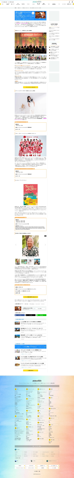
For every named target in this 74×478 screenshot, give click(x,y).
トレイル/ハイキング (17, 437)
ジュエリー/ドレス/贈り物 (41, 398)
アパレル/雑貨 (17, 420)
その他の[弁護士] (51, 406)
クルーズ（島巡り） (28, 396)
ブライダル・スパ (39, 400)
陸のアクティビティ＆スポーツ (19, 432)
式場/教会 (38, 397)
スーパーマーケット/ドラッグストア (20, 419)
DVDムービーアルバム (29, 412)
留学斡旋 (27, 438)
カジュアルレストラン (18, 400)
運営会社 (20, 465)
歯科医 (38, 435)
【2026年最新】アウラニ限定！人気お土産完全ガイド (55, 58)
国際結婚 (38, 393)
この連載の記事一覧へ (31, 370)
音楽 (26, 436)
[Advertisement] (54, 77)
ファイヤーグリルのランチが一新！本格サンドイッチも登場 (54, 39)
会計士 (50, 410)
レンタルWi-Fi (39, 427)
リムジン (38, 399)
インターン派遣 (28, 440)
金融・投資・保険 (53, 408)
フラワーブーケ (39, 394)
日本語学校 (27, 437)
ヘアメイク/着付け (39, 395)
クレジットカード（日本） (41, 425)
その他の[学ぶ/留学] (28, 439)
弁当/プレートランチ (17, 397)
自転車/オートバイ (28, 422)
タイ (15, 406)
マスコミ (50, 427)
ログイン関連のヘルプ (54, 465)
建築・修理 (50, 441)
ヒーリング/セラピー (29, 407)
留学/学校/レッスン (30, 426)
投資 (49, 414)
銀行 (26, 413)
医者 (38, 434)
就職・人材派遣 (41, 438)
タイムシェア (28, 393)
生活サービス (52, 418)
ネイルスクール (28, 435)
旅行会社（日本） (39, 424)
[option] (30, 43)
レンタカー (27, 421)
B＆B (26, 394)
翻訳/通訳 (50, 426)
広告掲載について (42, 465)
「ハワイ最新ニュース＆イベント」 (30, 346)
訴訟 (49, 399)
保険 (49, 411)
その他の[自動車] (51, 395)
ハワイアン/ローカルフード (18, 399)
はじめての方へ (31, 465)
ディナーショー (17, 410)
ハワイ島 (34, 460)
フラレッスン (39, 413)
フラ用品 (38, 412)
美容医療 (27, 406)
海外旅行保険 (39, 426)
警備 (49, 436)
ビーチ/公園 (16, 436)
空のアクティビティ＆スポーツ (19, 433)
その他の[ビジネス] (51, 437)
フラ (40, 410)
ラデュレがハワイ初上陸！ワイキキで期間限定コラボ (54, 31)
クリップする (39, 308)
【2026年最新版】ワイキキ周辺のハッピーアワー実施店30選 (55, 47)
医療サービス (39, 436)
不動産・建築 (52, 439)
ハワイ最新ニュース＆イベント (26, 19)
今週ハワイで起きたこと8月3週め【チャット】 (54, 36)
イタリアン (16, 398)
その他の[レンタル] (28, 424)
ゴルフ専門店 (39, 406)
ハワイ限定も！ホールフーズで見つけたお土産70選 (55, 50)
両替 (26, 414)
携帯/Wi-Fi (27, 423)
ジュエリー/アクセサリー (18, 421)
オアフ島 (18, 449)
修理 (49, 394)
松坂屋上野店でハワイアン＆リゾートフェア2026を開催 (55, 55)
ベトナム (16, 405)
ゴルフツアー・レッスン (40, 408)
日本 (17, 460)
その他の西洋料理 (17, 412)
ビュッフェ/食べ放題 (17, 396)
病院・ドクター (41, 432)
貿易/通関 (50, 435)
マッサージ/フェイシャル (29, 434)
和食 (15, 395)
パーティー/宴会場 (39, 396)
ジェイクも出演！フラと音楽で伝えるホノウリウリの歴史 (54, 34)
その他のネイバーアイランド (52, 460)
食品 (15, 422)
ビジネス (52, 424)
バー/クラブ (16, 409)
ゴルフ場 (38, 407)
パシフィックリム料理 (18, 394)
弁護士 (52, 397)
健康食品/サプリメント (29, 408)
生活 (49, 422)
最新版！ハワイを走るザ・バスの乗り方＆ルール (55, 52)
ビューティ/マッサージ (31, 398)
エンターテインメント (18, 435)
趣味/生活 (16, 425)
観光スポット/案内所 (17, 439)
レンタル (29, 419)
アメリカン (16, 393)
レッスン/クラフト (17, 434)
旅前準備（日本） (41, 422)
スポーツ (16, 423)
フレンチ (16, 408)
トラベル (50, 420)
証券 (49, 413)
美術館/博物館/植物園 (18, 438)
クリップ (33, 13)
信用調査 (50, 434)
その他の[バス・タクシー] (40, 420)
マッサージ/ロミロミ (29, 400)
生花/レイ (16, 424)
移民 (49, 400)
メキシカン (16, 407)
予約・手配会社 (28, 395)
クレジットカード (51, 412)
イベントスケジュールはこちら (30, 87)
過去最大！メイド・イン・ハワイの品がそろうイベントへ (54, 28)
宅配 (15, 411)
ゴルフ (40, 404)
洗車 (49, 393)
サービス (29, 410)
